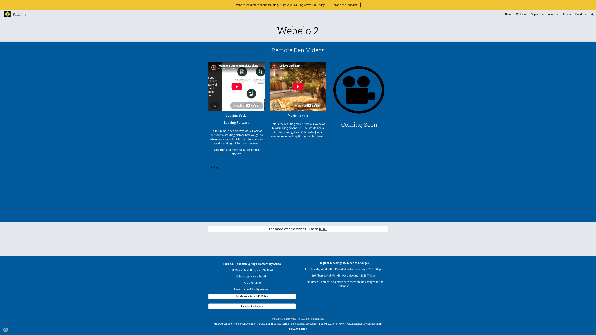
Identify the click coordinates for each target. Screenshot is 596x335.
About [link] (551, 14)
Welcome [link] (521, 14)
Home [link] (508, 14)
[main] (298, 30)
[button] (592, 14)
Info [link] (565, 14)
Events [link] (579, 14)
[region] (298, 5)
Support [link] (536, 14)
